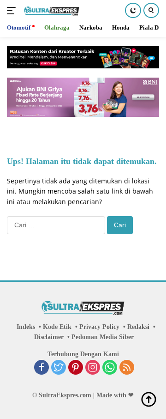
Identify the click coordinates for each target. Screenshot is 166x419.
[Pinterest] (75, 368)
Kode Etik (57, 326)
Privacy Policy (99, 326)
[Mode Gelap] (133, 10)
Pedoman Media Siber (102, 337)
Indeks (26, 326)
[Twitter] (58, 368)
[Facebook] (41, 368)
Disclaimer (49, 337)
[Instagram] (92, 368)
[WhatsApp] (109, 368)
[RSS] (126, 368)
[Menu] (13, 10)
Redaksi (138, 326)
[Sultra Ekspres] (50, 11)
